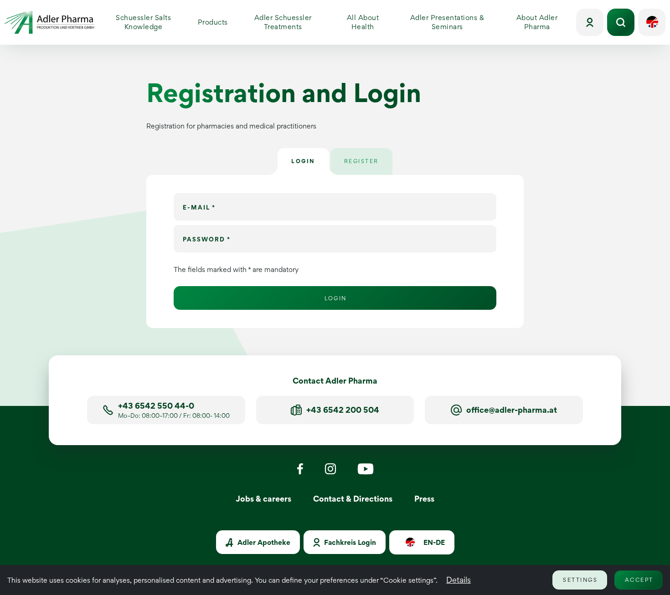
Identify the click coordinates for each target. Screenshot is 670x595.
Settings (580, 579)
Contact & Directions (352, 498)
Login (336, 298)
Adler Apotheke (263, 542)
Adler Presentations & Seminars (455, 22)
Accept (639, 579)
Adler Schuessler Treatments (283, 22)
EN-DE (433, 543)
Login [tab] (303, 161)
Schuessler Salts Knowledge (153, 22)
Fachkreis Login (349, 542)
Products (216, 24)
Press (424, 498)
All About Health (370, 22)
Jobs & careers (263, 498)
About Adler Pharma (544, 22)
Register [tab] (361, 161)
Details (458, 580)
